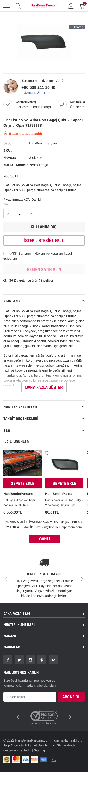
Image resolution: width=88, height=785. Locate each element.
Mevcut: (9, 157)
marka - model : (15, 165)
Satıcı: (8, 143)
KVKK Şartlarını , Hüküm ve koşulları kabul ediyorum (37, 255)
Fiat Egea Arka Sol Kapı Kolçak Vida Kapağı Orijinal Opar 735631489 (64, 502)
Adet (6, 204)
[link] (22, 464)
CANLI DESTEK (45, 539)
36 (11, 280)
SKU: (7, 150)
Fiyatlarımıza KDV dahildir (22, 199)
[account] (71, 6)
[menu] (6, 5)
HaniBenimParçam (43, 143)
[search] (18, 6)
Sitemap (40, 744)
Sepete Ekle (23, 483)
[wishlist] (5, 452)
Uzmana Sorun (35, 92)
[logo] (44, 6)
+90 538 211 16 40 (38, 87)
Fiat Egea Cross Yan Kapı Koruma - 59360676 (19, 502)
